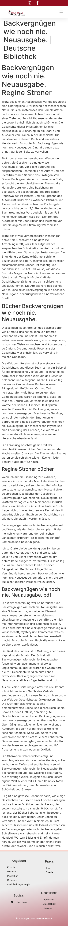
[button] (61, 12)
